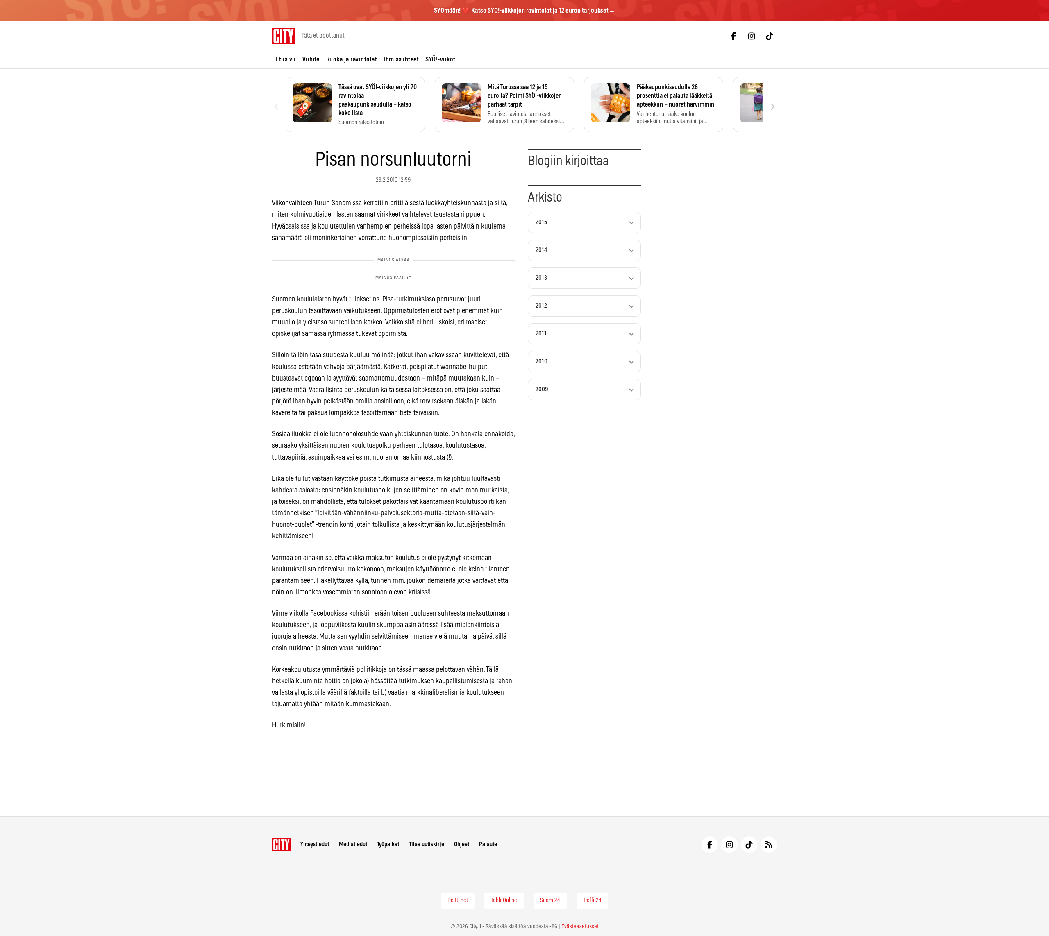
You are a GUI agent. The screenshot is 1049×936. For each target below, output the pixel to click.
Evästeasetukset (580, 926)
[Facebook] (733, 36)
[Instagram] (751, 36)
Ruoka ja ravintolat (351, 59)
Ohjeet (461, 844)
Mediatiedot (353, 844)
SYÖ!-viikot (440, 59)
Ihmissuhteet (401, 59)
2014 (541, 250)
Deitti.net (457, 900)
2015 (541, 222)
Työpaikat (388, 844)
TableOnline (504, 900)
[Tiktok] (769, 36)
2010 (541, 361)
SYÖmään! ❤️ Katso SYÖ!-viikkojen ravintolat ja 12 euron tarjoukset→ (524, 10)
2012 (541, 306)
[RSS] (769, 844)
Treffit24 (592, 900)
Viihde (311, 59)
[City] (281, 844)
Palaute (488, 844)
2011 (541, 334)
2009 (542, 389)
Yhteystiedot (314, 844)
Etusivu (285, 59)
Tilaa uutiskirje (426, 844)
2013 (541, 278)
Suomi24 (550, 900)
